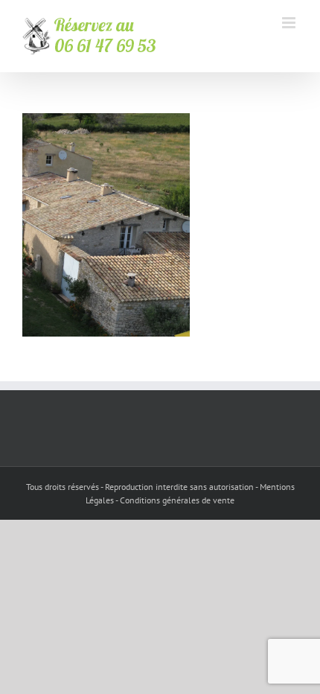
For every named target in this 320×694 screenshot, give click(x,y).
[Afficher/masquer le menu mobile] (290, 23)
